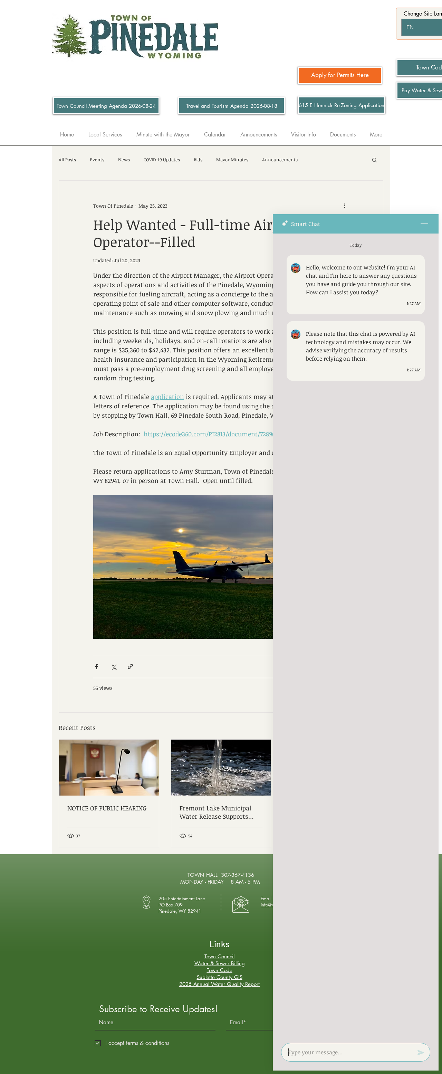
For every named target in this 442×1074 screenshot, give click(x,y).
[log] (356, 636)
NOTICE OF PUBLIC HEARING (106, 808)
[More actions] (344, 205)
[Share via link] (130, 666)
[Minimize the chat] (424, 223)
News (124, 159)
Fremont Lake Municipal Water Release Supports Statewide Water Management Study (215, 812)
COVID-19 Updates (162, 159)
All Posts (67, 159)
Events (97, 159)
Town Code (219, 970)
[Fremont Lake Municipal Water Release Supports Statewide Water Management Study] (221, 768)
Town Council (219, 956)
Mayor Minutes (232, 159)
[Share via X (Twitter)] (113, 666)
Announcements (280, 159)
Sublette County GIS (219, 977)
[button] (374, 159)
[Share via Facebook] (96, 666)
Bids (198, 159)
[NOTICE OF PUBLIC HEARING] (109, 768)
